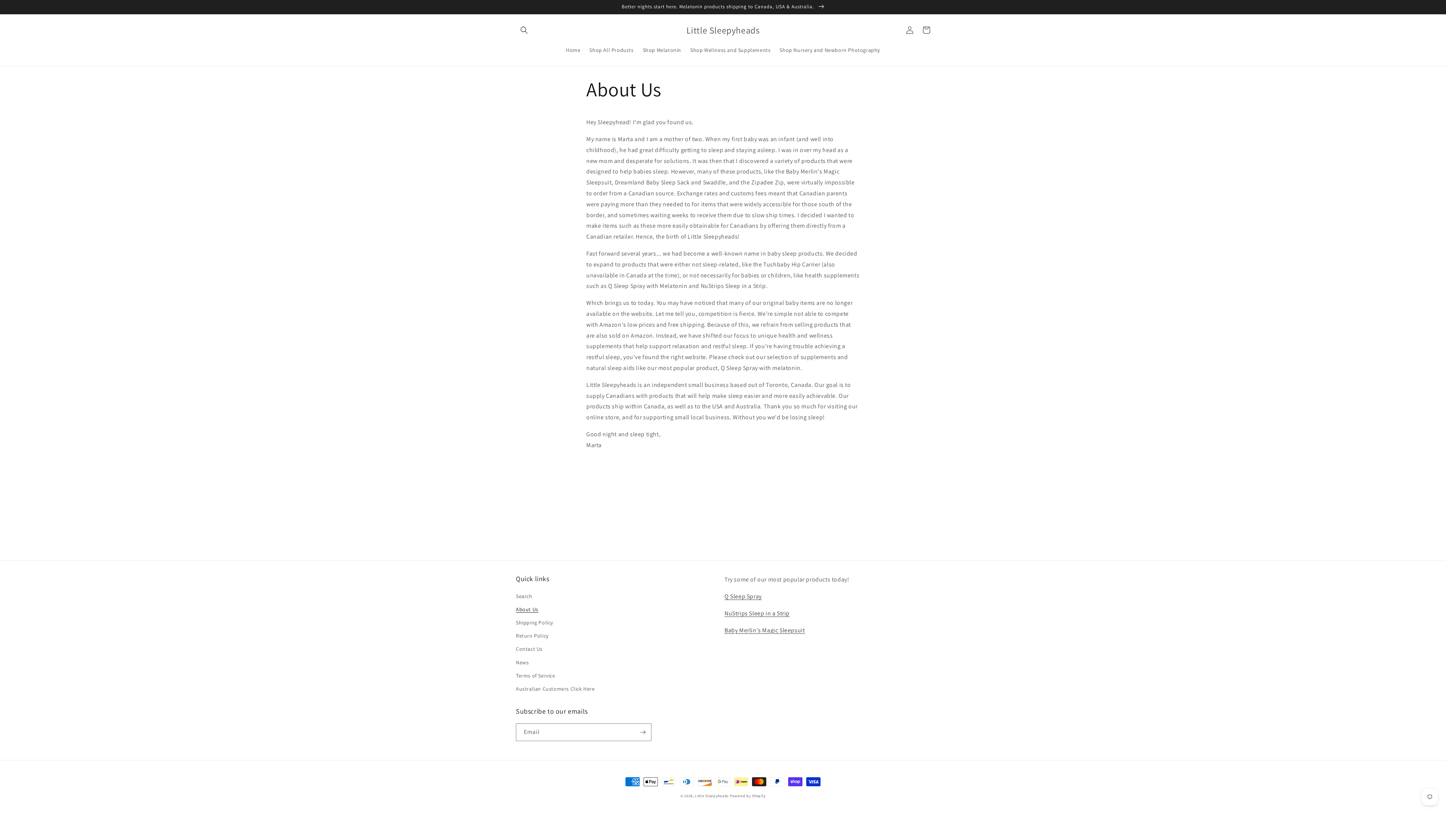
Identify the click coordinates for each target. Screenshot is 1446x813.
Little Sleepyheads (712, 795)
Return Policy (532, 635)
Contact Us (529, 649)
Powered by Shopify (748, 795)
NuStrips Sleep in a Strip (757, 613)
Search (524, 596)
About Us (527, 609)
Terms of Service (535, 675)
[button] (524, 30)
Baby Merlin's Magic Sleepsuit (765, 630)
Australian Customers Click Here (555, 688)
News (522, 662)
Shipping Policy (534, 622)
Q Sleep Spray (743, 596)
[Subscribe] (643, 732)
